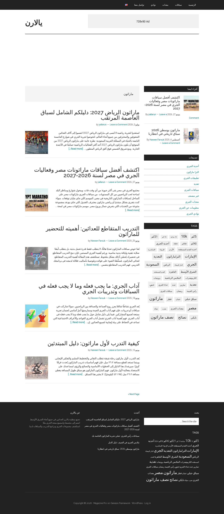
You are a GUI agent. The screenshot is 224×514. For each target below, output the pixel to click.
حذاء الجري (163, 285)
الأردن (171, 249)
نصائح (182, 317)
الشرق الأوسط (189, 271)
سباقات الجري (191, 189)
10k (184, 236)
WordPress (137, 503)
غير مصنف (193, 195)
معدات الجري (192, 201)
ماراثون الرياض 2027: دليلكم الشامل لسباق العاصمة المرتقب (90, 115)
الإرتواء (162, 250)
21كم (154, 236)
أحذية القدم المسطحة (187, 249)
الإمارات (191, 256)
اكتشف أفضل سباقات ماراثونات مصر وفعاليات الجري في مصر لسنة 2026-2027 (86, 172)
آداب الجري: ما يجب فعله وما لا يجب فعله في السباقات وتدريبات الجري (89, 288)
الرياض (167, 264)
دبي (152, 284)
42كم (194, 243)
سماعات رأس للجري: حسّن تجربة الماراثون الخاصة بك (115, 436)
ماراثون (156, 298)
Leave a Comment (119, 124)
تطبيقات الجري (191, 178)
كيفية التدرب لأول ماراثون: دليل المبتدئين (93, 343)
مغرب (164, 309)
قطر (169, 299)
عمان (178, 299)
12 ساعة (174, 237)
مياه (156, 309)
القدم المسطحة (159, 272)
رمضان (179, 291)
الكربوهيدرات (191, 278)
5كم (194, 236)
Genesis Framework (120, 503)
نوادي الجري (193, 213)
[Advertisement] (112, 57)
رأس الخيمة (192, 291)
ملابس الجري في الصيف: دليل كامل (123, 442)
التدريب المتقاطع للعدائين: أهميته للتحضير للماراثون (92, 231)
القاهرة (172, 271)
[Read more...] (76, 148)
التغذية (158, 256)
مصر (192, 307)
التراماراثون (173, 256)
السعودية (152, 264)
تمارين (182, 285)
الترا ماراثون (193, 172)
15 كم (164, 237)
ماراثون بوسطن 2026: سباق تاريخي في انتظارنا (164, 132)
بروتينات (157, 278)
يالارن (33, 22)
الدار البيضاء (179, 265)
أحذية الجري (193, 166)
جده (174, 285)
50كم (184, 244)
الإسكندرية (151, 250)
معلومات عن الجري (189, 207)
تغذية (196, 184)
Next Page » (133, 394)
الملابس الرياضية (173, 278)
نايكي (194, 317)
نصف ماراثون (162, 317)
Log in (147, 503)
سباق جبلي (191, 299)
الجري (192, 264)
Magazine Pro (100, 503)
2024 (175, 244)
